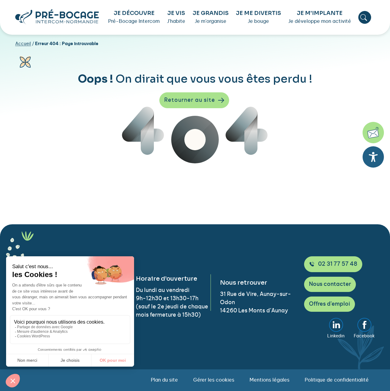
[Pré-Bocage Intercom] (57, 16)
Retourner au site (189, 100)
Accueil (23, 44)
